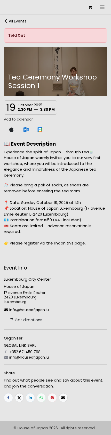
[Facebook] (8, 397)
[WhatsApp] (41, 397)
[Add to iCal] (11, 129)
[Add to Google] (40, 129)
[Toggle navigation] (102, 7)
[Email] (63, 397)
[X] (19, 397)
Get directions (28, 319)
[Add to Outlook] (26, 129)
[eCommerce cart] (90, 7)
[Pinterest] (52, 397)
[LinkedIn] (30, 397)
